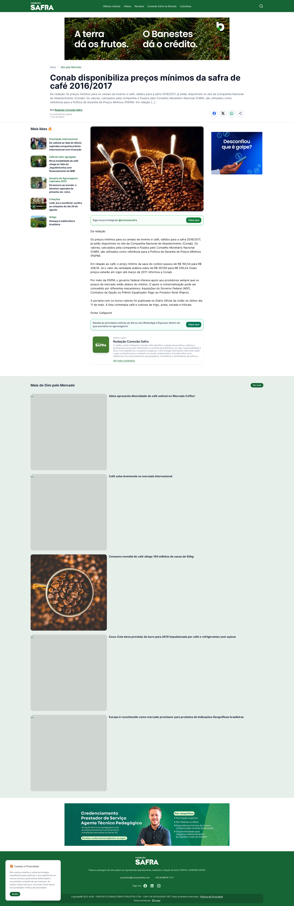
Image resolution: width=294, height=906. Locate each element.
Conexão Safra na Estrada (161, 6)
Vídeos (127, 6)
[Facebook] (145, 885)
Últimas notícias (111, 6)
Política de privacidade (36, 887)
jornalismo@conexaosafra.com (135, 877)
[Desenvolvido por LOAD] (156, 900)
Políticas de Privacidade (211, 896)
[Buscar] (261, 6)
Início (53, 67)
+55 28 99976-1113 (164, 877)
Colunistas (185, 6)
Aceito (15, 894)
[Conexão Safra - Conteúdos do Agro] (42, 6)
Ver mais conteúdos (124, 360)
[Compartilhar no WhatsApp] (231, 113)
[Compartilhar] (240, 113)
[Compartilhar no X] (223, 113)
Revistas (139, 6)
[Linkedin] (152, 885)
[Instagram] (159, 885)
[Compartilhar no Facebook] (214, 113)
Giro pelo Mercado (71, 67)
